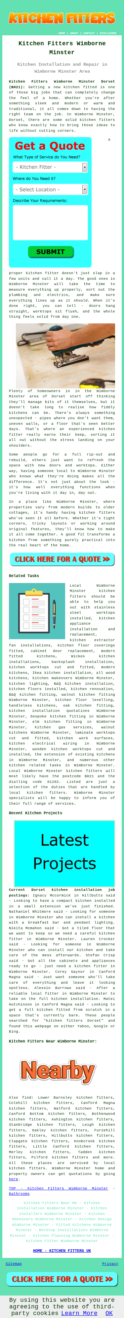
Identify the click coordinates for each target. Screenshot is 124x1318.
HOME (62, 33)
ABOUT (74, 33)
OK (109, 1313)
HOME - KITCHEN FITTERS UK (62, 1251)
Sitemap (14, 1264)
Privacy (110, 1264)
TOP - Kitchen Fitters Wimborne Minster (58, 1188)
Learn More (79, 1313)
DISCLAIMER (108, 33)
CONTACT (89, 33)
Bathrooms (19, 1194)
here (13, 1179)
